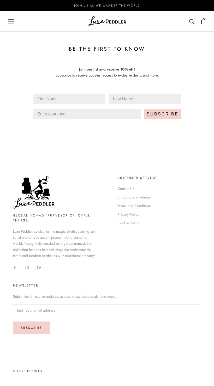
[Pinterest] (39, 267)
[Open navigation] (11, 21)
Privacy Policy (128, 214)
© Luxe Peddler (28, 371)
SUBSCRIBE (163, 114)
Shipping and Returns (134, 197)
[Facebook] (15, 267)
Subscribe (31, 327)
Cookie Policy (128, 223)
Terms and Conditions (134, 205)
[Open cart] (203, 21)
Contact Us (125, 188)
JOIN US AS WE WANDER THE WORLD (107, 5)
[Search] (192, 21)
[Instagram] (27, 267)
